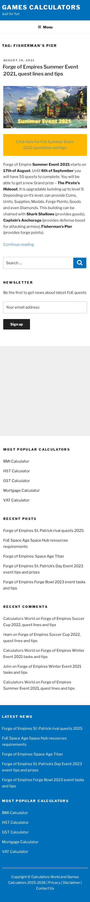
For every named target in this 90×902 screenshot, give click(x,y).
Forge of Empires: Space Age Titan (33, 556)
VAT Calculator (16, 500)
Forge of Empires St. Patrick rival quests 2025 (43, 530)
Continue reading (18, 244)
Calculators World (45, 877)
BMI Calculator (16, 461)
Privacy (54, 882)
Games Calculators (41, 7)
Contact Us (45, 888)
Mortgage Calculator (21, 490)
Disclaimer (71, 882)
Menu (47, 27)
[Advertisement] (45, 391)
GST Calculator (16, 481)
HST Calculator (16, 471)
